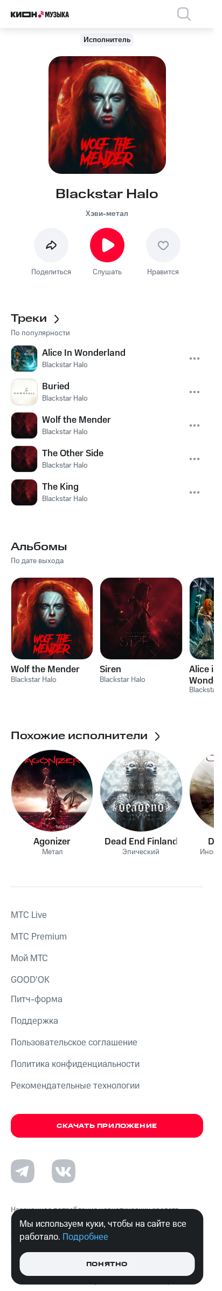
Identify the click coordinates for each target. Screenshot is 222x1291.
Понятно (107, 1264)
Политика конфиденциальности (75, 1064)
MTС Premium (39, 936)
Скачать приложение (107, 1126)
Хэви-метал (107, 213)
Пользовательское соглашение (74, 1042)
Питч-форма (37, 999)
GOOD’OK (30, 980)
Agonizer (52, 841)
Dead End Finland (141, 841)
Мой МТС (29, 958)
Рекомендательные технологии (75, 1085)
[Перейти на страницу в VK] (63, 1171)
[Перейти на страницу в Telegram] (22, 1171)
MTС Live (29, 915)
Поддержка (34, 1021)
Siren (110, 669)
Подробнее (85, 1237)
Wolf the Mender (45, 669)
